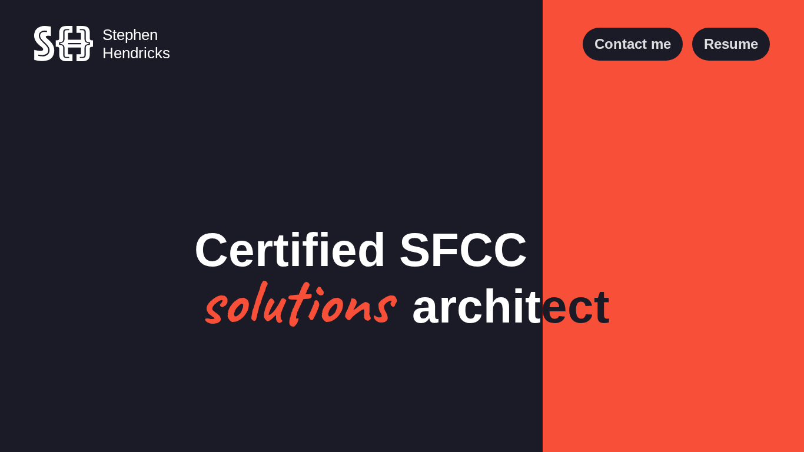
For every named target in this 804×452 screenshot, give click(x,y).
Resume (731, 44)
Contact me (632, 44)
